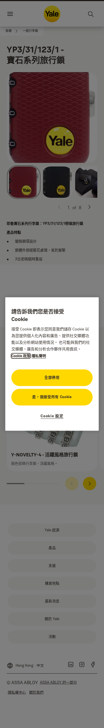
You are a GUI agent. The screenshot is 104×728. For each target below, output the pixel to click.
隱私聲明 (39, 356)
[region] (52, 364)
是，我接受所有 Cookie (52, 397)
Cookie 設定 (51, 416)
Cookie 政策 (20, 356)
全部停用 (52, 377)
